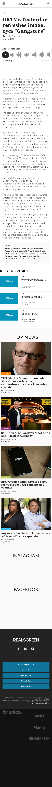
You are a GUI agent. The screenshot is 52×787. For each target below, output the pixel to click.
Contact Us (26, 675)
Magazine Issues (26, 670)
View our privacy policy (40, 703)
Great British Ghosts (25, 254)
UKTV (7, 259)
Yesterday (32, 259)
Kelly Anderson (13, 36)
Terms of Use (26, 686)
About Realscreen (26, 664)
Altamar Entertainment (15, 248)
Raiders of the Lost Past (30, 256)
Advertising (26, 681)
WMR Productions (19, 259)
